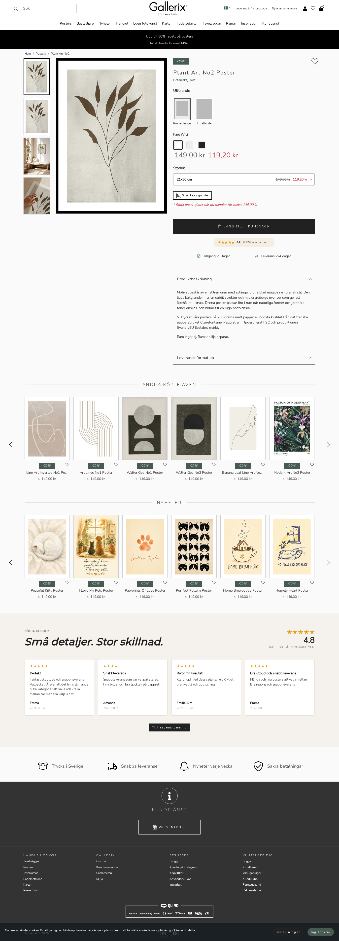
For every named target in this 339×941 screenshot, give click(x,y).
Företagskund (252, 885)
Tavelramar (30, 873)
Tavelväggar (212, 23)
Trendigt (122, 23)
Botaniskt (180, 80)
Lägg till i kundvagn (247, 226)
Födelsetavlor (187, 23)
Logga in (248, 861)
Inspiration (249, 23)
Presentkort (172, 827)
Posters (66, 23)
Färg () (180, 134)
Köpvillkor (176, 873)
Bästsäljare (85, 23)
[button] (16, 8)
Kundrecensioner (107, 867)
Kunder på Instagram (183, 867)
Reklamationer (252, 890)
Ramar (231, 23)
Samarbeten (104, 873)
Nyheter (105, 23)
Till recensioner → (169, 727)
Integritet (175, 885)
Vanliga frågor (252, 873)
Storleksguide (194, 195)
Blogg (174, 861)
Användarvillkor (180, 879)
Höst (192, 80)
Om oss (101, 861)
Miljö (99, 879)
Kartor (167, 23)
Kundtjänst (270, 23)
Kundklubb (250, 879)
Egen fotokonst (145, 23)
